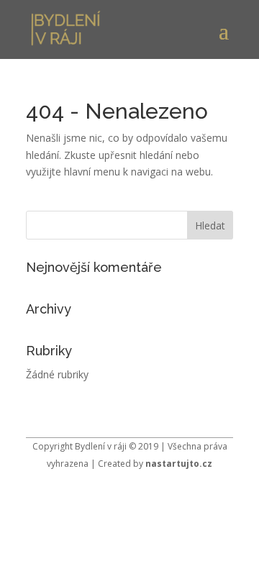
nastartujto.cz (178, 463)
